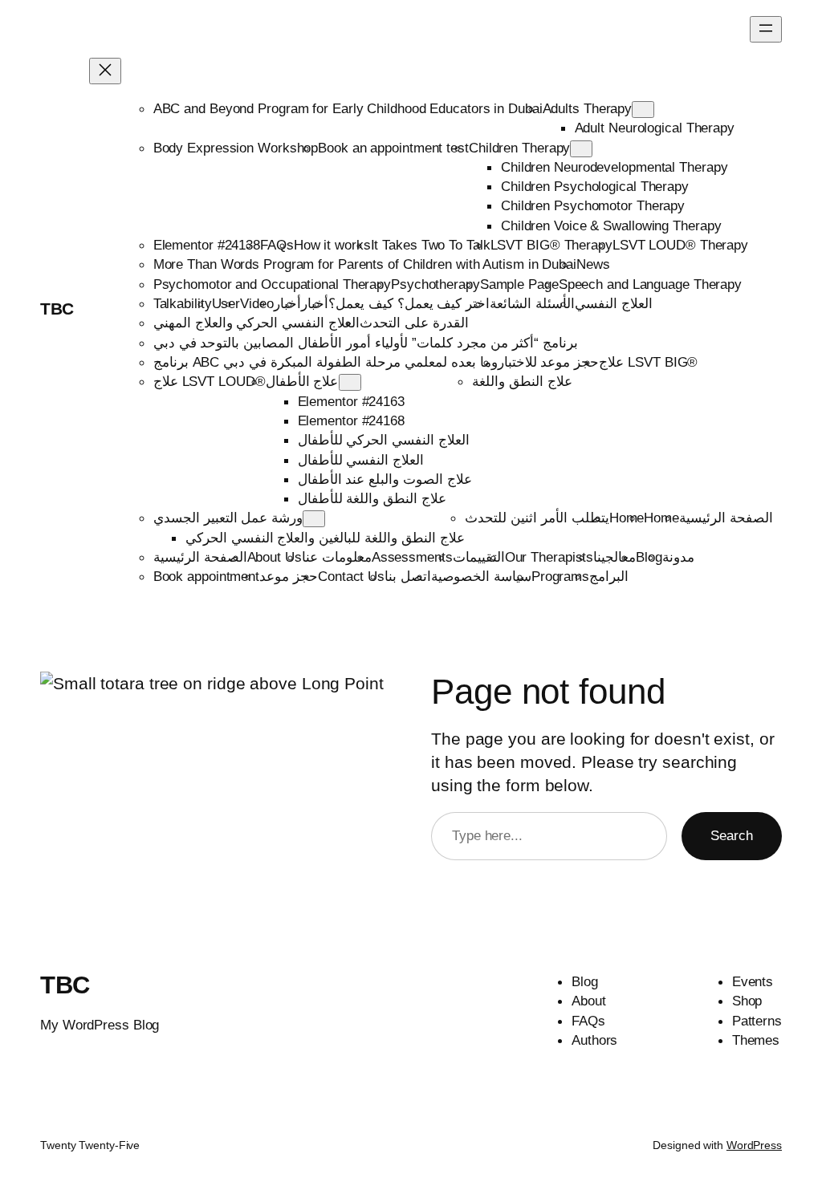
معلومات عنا (337, 557)
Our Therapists (549, 557)
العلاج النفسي (614, 303)
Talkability (182, 303)
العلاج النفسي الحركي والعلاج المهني (256, 323)
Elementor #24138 (206, 245)
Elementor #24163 (351, 401)
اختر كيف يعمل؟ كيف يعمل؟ (409, 303)
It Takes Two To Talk (430, 245)
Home (627, 518)
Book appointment (206, 576)
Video (257, 303)
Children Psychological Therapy (595, 186)
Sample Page (519, 284)
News (593, 264)
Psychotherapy (435, 284)
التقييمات (479, 557)
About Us (274, 557)
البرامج (609, 576)
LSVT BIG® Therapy (551, 245)
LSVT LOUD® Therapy (680, 245)
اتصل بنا (408, 576)
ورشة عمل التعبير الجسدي (228, 518)
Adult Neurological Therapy (655, 128)
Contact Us (351, 576)
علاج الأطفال (302, 381)
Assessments (412, 557)
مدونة (678, 557)
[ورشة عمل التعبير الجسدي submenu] (314, 518)
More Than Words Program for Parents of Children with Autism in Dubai (364, 264)
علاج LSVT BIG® (648, 362)
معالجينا (614, 557)
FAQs (277, 245)
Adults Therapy (588, 108)
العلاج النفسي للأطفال (361, 460)
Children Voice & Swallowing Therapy (611, 225)
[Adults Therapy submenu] (643, 109)
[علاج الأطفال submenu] (350, 382)
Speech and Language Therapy (650, 284)
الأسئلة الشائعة (532, 303)
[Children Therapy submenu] (581, 148)
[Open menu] (766, 29)
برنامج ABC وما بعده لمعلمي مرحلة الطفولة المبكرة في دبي (325, 362)
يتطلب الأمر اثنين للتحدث (537, 518)
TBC (57, 308)
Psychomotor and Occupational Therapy (272, 284)
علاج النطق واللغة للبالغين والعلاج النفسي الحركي (325, 538)
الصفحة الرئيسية (726, 518)
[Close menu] (105, 71)
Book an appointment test (393, 148)
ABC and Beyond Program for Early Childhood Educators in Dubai (348, 108)
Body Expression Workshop (236, 148)
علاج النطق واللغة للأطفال (372, 498)
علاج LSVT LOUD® (209, 381)
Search (731, 835)
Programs (560, 576)
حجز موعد (288, 576)
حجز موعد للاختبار (549, 362)
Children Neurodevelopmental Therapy (614, 167)
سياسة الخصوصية (481, 576)
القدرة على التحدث (414, 323)
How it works (332, 245)
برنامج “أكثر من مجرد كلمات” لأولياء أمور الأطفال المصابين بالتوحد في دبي (365, 343)
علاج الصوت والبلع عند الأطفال (385, 479)
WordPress (754, 1145)
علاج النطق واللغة (522, 381)
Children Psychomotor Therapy (593, 205)
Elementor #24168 (351, 420)
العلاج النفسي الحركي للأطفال (384, 440)
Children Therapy (519, 148)
